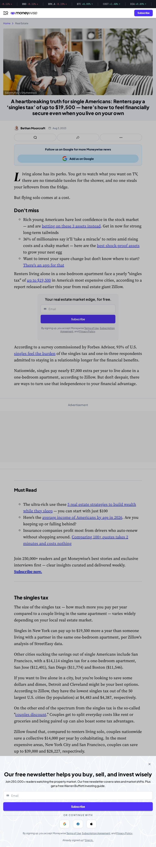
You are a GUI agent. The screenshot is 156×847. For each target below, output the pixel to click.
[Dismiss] (149, 764)
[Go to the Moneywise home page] (25, 13)
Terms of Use (73, 833)
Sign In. (89, 840)
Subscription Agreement (96, 833)
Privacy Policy (124, 833)
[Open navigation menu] (5, 13)
